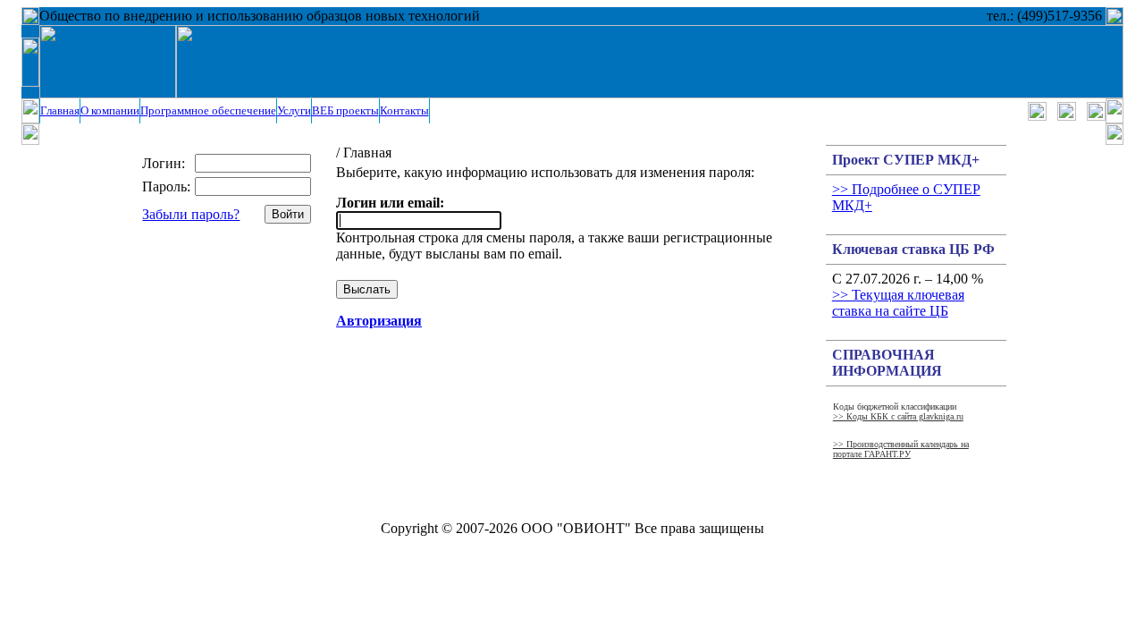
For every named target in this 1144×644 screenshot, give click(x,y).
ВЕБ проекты (345, 110)
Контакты (404, 110)
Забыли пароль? (191, 214)
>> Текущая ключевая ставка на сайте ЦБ (898, 302)
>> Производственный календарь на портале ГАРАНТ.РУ (901, 449)
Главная (60, 110)
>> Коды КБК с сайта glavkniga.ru (898, 416)
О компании (109, 110)
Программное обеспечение (208, 110)
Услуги (294, 110)
